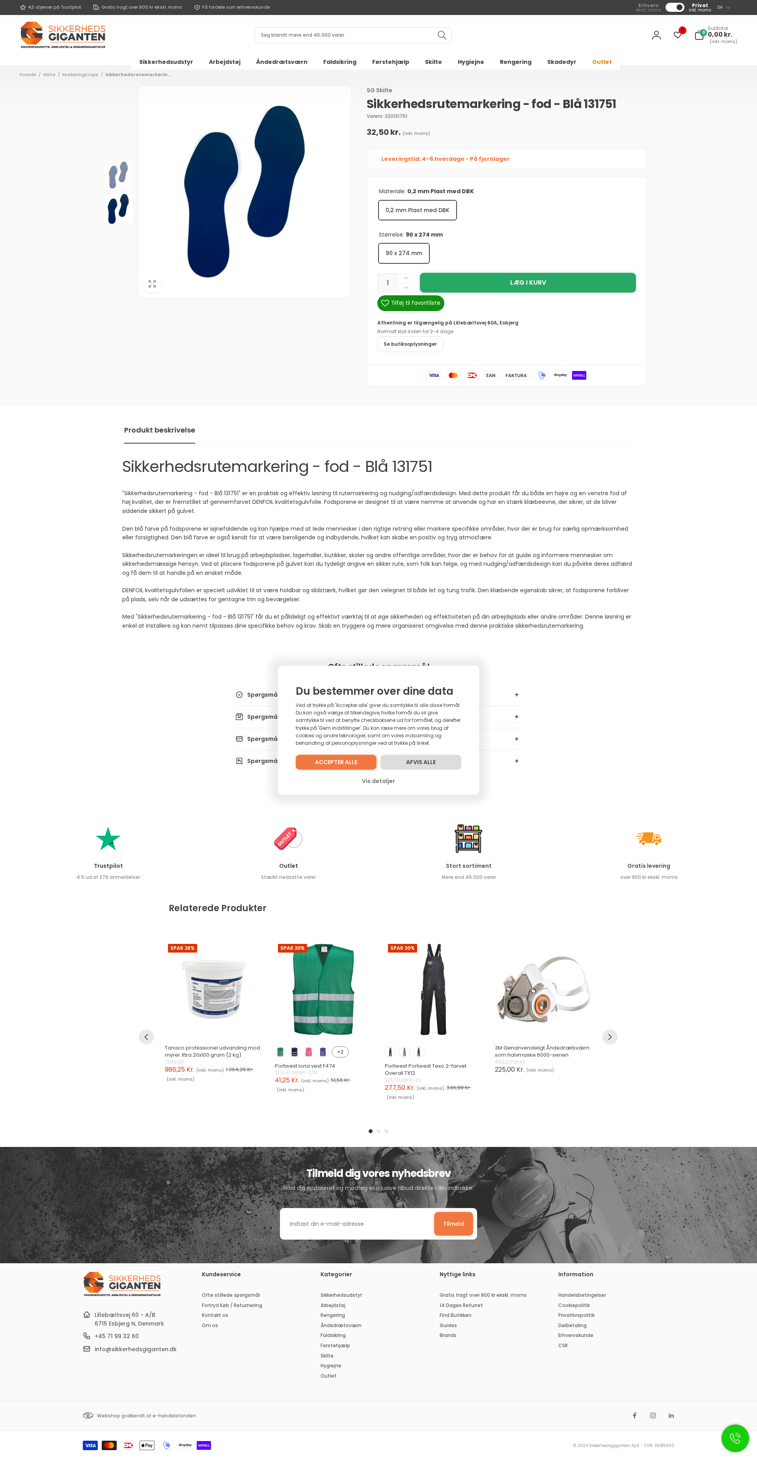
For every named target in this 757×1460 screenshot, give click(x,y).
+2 (340, 1051)
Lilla (322, 1051)
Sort (390, 1051)
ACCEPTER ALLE (336, 762)
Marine (294, 1051)
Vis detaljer (378, 781)
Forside (28, 74)
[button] (715, 35)
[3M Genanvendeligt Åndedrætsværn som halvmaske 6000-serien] (543, 989)
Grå (404, 1051)
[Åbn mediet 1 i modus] (244, 191)
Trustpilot (108, 865)
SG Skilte (379, 90)
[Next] (609, 1036)
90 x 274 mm (404, 253)
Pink (308, 1051)
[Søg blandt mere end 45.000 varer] (442, 35)
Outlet (288, 865)
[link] (50, 7)
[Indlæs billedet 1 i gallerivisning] (118, 175)
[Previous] (146, 1036)
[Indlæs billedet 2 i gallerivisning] (118, 209)
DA (720, 7)
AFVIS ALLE (421, 762)
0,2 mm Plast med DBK (417, 210)
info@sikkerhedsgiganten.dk (136, 1349)
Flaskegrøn (280, 1051)
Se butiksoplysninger (410, 344)
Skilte (49, 74)
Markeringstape (80, 74)
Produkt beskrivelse (159, 430)
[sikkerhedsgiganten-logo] (122, 1295)
